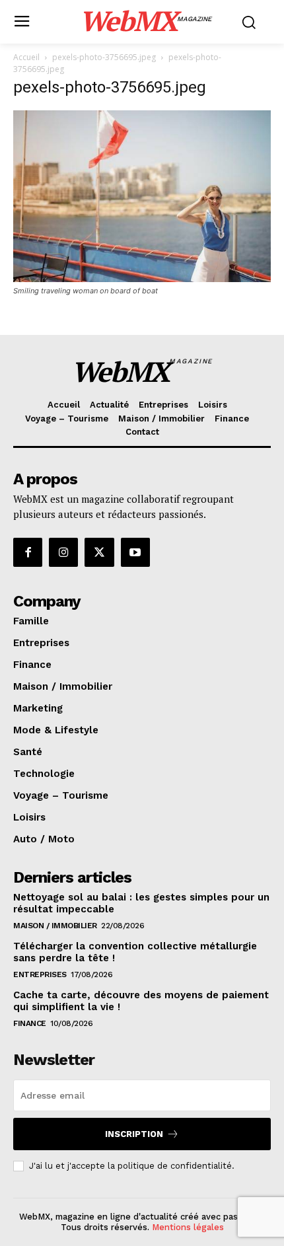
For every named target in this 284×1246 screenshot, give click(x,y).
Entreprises (40, 974)
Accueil (26, 57)
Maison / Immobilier (55, 925)
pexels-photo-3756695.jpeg (104, 57)
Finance (29, 1023)
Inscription (134, 1134)
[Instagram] (63, 552)
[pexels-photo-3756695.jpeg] (142, 278)
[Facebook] (27, 552)
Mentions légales (188, 1227)
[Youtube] (135, 552)
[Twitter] (99, 552)
